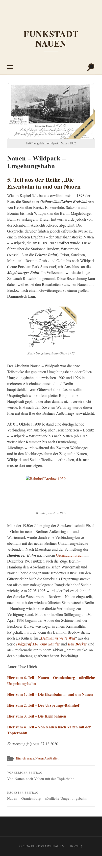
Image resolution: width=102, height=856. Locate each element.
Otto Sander (50, 644)
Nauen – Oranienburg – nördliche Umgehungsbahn (47, 796)
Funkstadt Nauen (51, 38)
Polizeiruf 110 (27, 644)
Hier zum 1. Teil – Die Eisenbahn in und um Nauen (50, 694)
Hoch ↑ (76, 846)
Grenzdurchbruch (69, 555)
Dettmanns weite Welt (58, 638)
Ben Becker (77, 644)
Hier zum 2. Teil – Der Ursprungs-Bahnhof (43, 705)
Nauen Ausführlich (47, 758)
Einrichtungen (25, 758)
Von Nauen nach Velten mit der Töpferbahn (41, 776)
